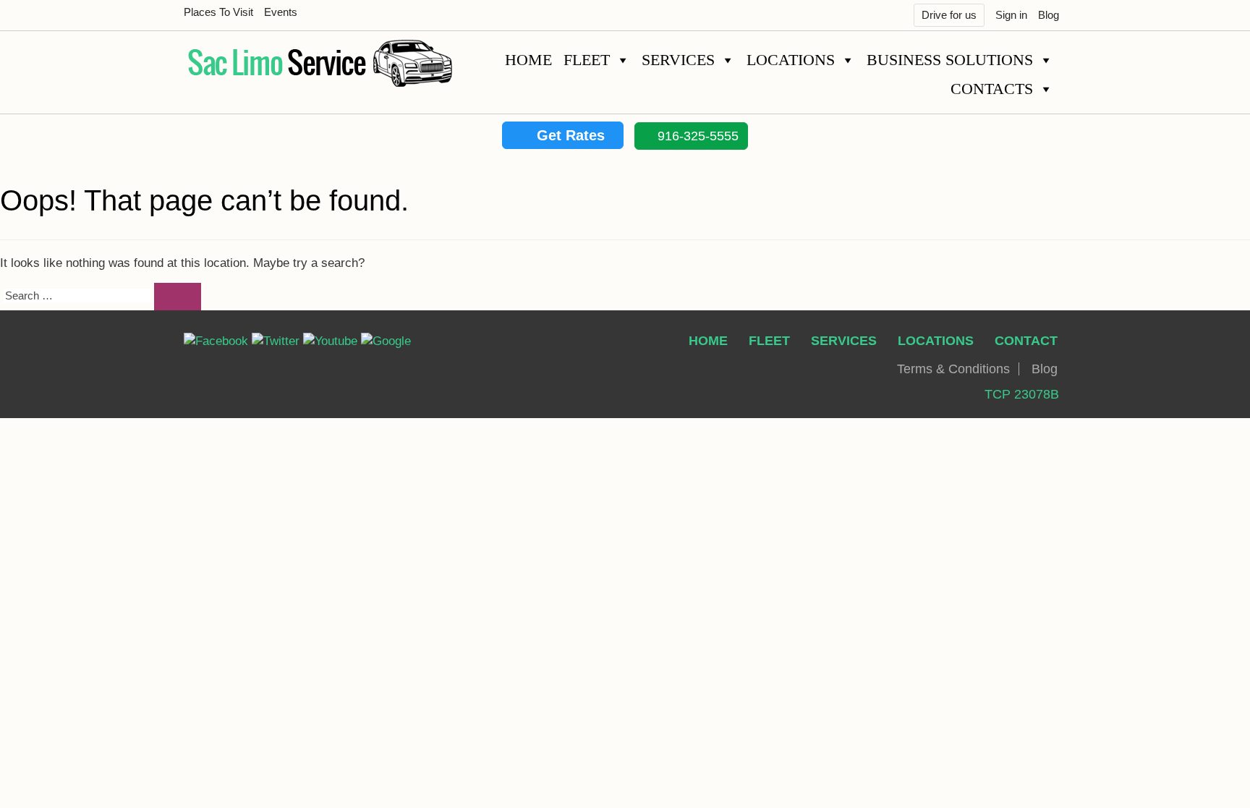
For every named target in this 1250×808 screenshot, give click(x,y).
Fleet (587, 60)
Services (678, 60)
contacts (992, 89)
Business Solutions (950, 60)
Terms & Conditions (953, 369)
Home (528, 60)
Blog (1048, 15)
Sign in (1011, 15)
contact (1026, 340)
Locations (791, 60)
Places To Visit (218, 12)
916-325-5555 (696, 136)
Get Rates (568, 135)
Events (280, 12)
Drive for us (949, 15)
